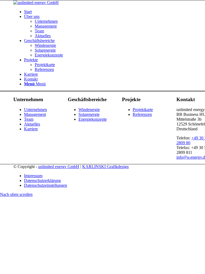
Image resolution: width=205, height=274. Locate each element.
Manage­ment (35, 114)
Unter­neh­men (35, 109)
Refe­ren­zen (142, 114)
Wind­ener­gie (89, 109)
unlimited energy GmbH (58, 166)
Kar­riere (31, 129)
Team (28, 119)
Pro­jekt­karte (143, 109)
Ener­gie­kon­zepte (92, 119)
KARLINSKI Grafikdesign (105, 166)
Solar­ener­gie (89, 114)
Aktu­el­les (32, 124)
